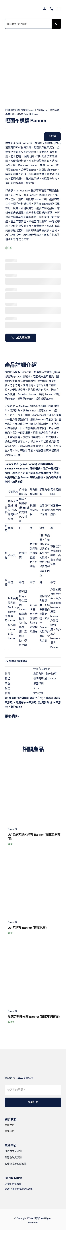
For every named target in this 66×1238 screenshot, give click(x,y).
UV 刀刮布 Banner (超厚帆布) (27, 927)
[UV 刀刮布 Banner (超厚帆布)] (33, 857)
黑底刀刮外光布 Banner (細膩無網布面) (34, 1016)
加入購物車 (23, 337)
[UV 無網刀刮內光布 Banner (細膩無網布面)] (33, 764)
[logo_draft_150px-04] (16, 1062)
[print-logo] (18, 3)
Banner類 (12, 829)
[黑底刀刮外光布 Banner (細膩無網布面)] (33, 946)
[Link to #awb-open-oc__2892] (59, 9)
